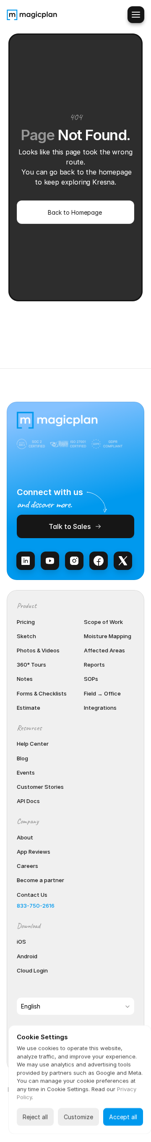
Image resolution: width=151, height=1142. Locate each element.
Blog (22, 758)
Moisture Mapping (107, 636)
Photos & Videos (38, 650)
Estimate (28, 707)
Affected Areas (104, 650)
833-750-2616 (36, 905)
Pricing (26, 621)
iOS (21, 941)
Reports (94, 664)
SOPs (91, 678)
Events (26, 772)
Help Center (33, 743)
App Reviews (33, 851)
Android (27, 956)
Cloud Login (32, 970)
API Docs (28, 801)
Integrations (100, 707)
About (25, 837)
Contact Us (32, 894)
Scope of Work (103, 621)
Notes (25, 678)
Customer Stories (40, 786)
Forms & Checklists (42, 693)
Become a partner (40, 880)
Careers (27, 865)
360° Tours (31, 664)
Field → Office (102, 693)
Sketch (26, 636)
